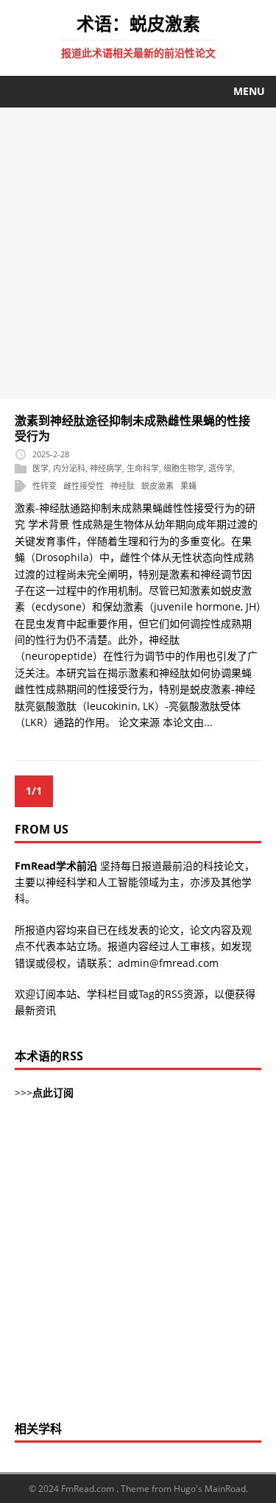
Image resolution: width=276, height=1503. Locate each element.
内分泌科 (69, 468)
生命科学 (143, 468)
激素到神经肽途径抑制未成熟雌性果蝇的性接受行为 (132, 428)
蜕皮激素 (157, 485)
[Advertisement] (138, 253)
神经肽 (122, 485)
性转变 (44, 485)
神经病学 (106, 468)
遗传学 (220, 468)
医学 (40, 468)
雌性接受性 (83, 485)
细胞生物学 (183, 468)
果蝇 (188, 485)
